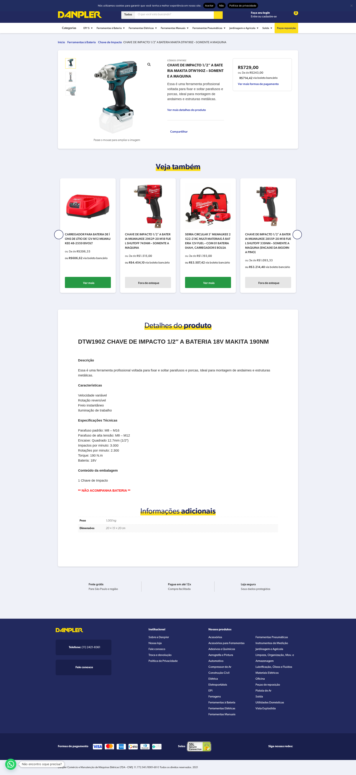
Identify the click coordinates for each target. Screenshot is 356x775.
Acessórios (215, 637)
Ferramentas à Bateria (109, 28)
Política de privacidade (242, 5)
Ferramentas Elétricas (141, 28)
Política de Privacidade (163, 661)
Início (61, 42)
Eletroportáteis (217, 684)
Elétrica (213, 678)
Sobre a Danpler (159, 637)
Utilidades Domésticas (270, 702)
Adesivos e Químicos (221, 649)
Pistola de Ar (263, 690)
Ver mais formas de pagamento (258, 84)
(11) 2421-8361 (84, 647)
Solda (265, 28)
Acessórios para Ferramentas (226, 643)
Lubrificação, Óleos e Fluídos (274, 667)
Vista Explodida (266, 708)
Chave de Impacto (110, 42)
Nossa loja (155, 643)
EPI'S (86, 28)
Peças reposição (286, 28)
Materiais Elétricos (267, 673)
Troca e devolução (160, 655)
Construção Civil (219, 673)
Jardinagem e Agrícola (242, 28)
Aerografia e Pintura (220, 655)
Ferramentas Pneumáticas (207, 28)
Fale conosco (157, 649)
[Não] (351, 5)
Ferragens (214, 696)
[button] (149, 64)
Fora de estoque (148, 283)
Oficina (260, 678)
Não (221, 5)
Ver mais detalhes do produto (186, 110)
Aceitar (209, 5)
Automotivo (215, 661)
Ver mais (88, 283)
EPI (210, 690)
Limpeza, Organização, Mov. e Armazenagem (275, 658)
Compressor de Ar (219, 667)
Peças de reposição (268, 684)
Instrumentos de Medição (272, 643)
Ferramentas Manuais (173, 28)
